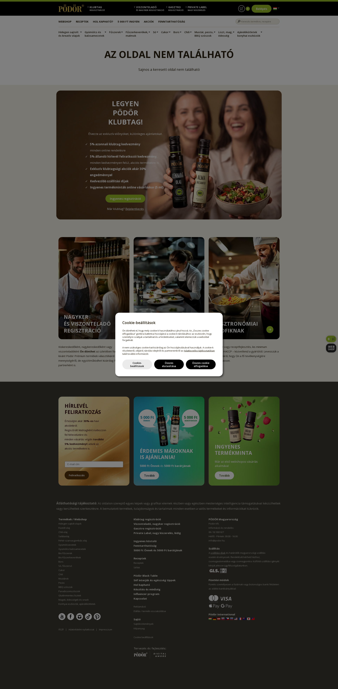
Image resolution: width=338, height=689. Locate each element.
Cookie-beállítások (137, 364)
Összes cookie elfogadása (200, 364)
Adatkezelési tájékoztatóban (199, 350)
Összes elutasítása (169, 364)
